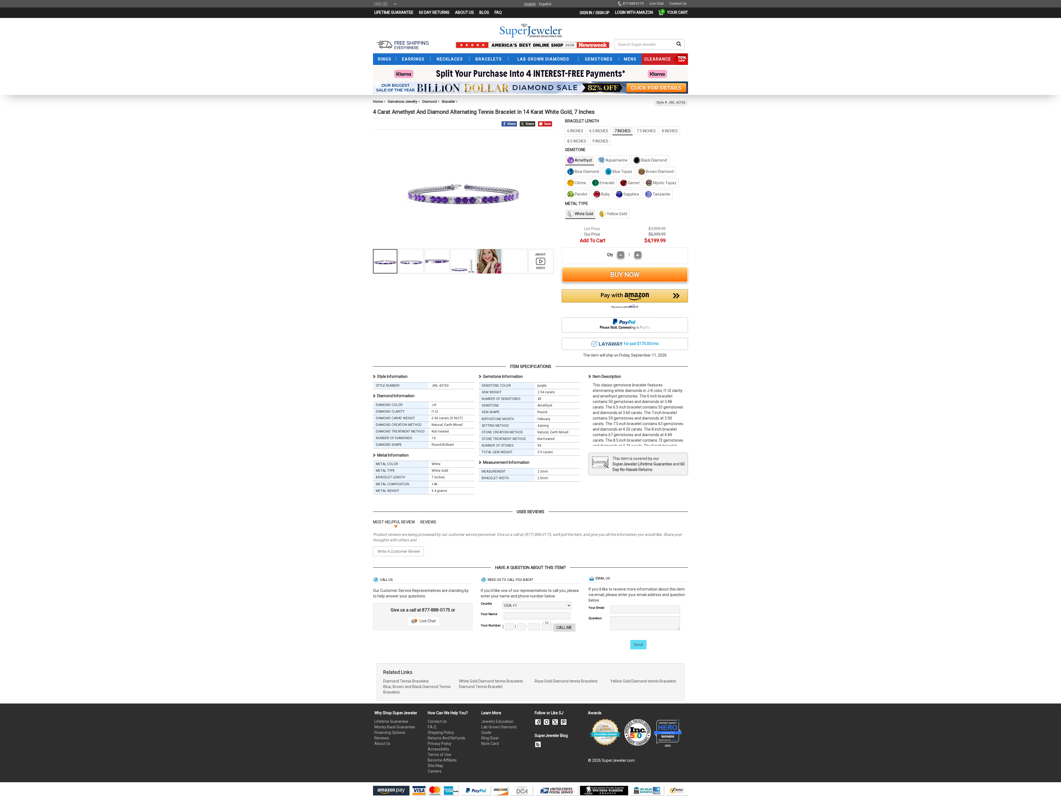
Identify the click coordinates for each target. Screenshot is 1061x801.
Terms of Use (439, 754)
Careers (435, 771)
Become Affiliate (442, 760)
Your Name (489, 614)
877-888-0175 (633, 4)
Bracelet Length (582, 121)
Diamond (429, 101)
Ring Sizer (490, 738)
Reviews (381, 738)
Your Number (491, 625)
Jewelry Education (497, 721)
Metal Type (576, 203)
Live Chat (427, 621)
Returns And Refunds (446, 738)
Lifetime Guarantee (391, 721)
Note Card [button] (490, 743)
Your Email (596, 608)
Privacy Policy (439, 743)
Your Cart (676, 12)
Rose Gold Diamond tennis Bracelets (566, 681)
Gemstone (575, 149)
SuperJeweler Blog (551, 735)
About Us (382, 743)
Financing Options (389, 732)
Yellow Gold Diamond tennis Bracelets (643, 681)
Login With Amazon (634, 12)
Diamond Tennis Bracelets (406, 681)
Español (545, 4)
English (530, 4)
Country (486, 603)
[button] (625, 300)
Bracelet (448, 101)
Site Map (435, 765)
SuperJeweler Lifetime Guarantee (642, 464)
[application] (1049, 787)
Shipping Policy (441, 732)
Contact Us (437, 721)
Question (595, 618)
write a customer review (398, 551)
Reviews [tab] (428, 522)
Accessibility (438, 749)
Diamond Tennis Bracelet (481, 686)
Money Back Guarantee (394, 727)
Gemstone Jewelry (402, 101)
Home (378, 101)
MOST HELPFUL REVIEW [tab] (394, 522)
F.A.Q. (432, 727)
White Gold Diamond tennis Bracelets (491, 681)
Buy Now (624, 274)
